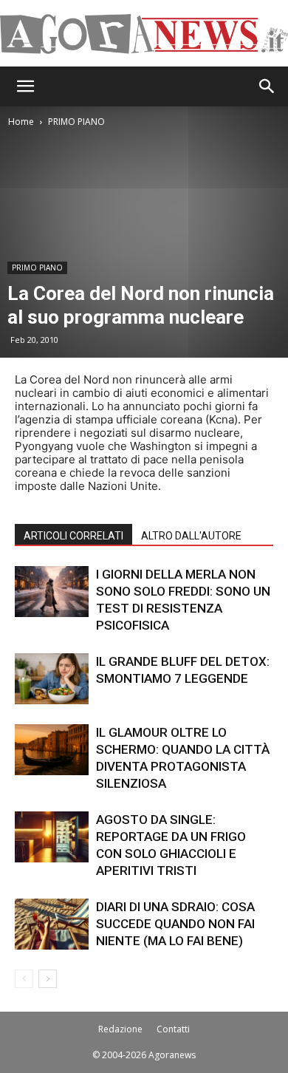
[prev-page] (24, 979)
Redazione (120, 1029)
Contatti (173, 1029)
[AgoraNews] (144, 34)
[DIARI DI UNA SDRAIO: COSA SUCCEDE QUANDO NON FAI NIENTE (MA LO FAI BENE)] (52, 924)
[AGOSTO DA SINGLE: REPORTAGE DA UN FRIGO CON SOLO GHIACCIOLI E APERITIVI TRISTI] (52, 836)
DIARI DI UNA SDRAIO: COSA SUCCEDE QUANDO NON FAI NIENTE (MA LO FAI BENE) (175, 923)
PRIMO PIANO (76, 121)
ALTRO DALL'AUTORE (191, 536)
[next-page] (47, 979)
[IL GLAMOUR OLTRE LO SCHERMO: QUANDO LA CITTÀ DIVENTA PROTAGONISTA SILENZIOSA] (52, 749)
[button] (25, 86)
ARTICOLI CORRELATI (73, 536)
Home (21, 121)
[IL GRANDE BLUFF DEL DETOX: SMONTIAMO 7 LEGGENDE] (52, 678)
